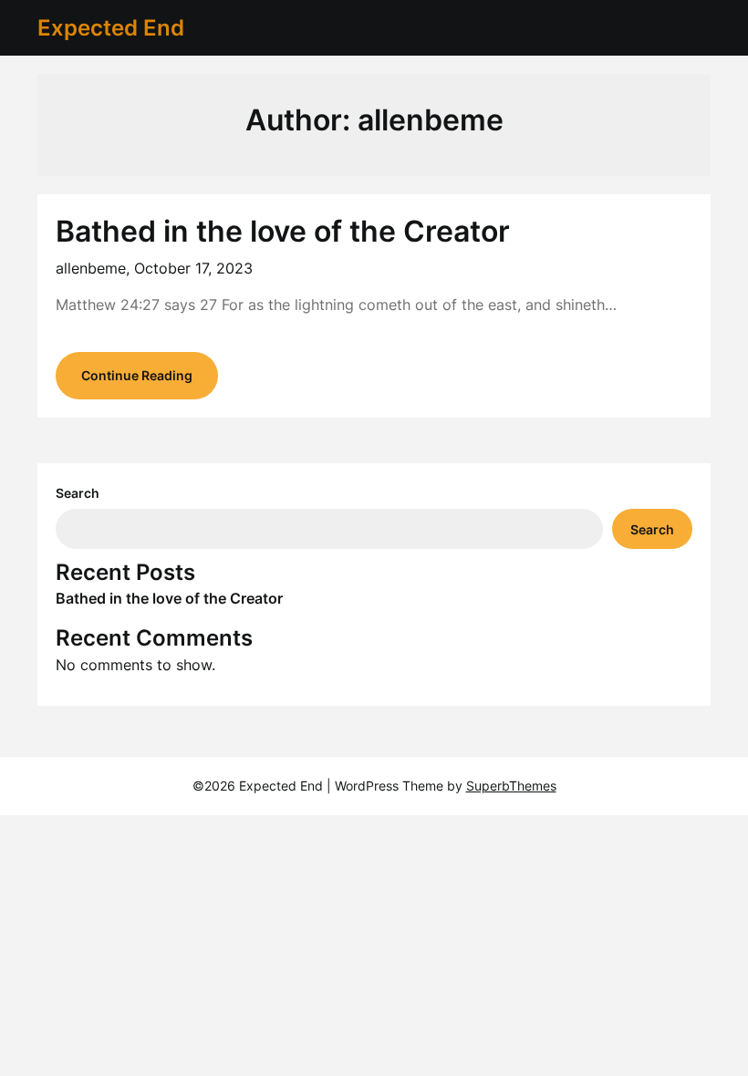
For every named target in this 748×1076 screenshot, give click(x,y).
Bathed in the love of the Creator (283, 231)
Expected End (110, 28)
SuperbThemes (511, 785)
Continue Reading (136, 375)
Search (77, 493)
